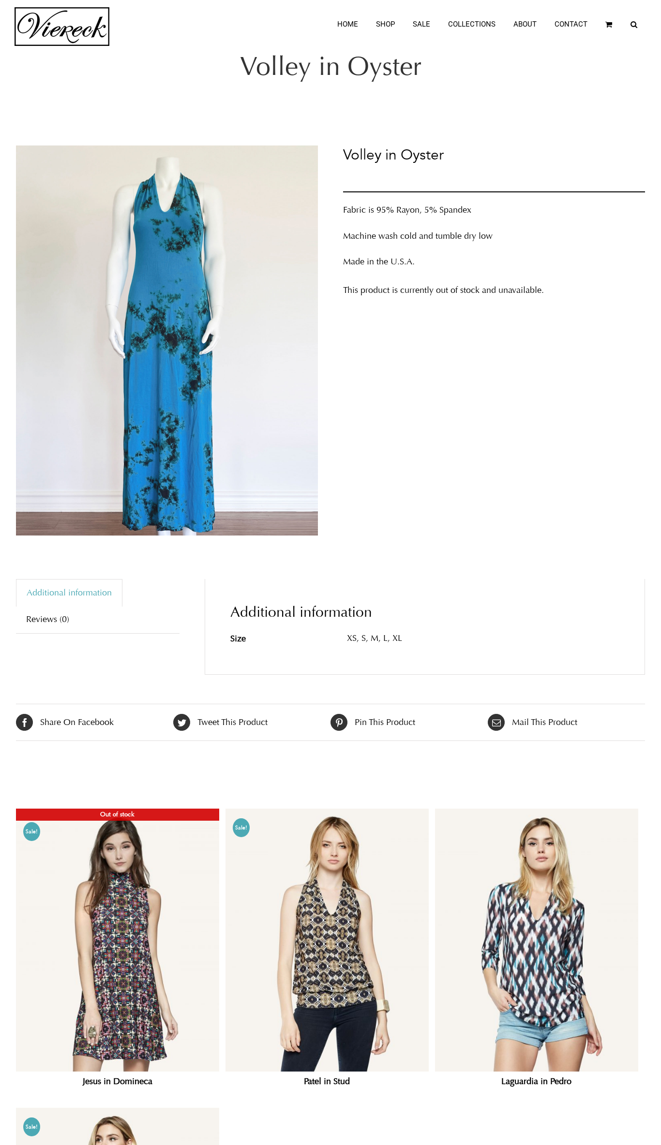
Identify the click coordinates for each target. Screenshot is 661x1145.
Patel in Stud (327, 1081)
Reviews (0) (47, 619)
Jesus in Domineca (117, 1081)
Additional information (69, 592)
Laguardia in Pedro (536, 1081)
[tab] (69, 593)
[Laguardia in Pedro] (536, 940)
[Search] (633, 24)
